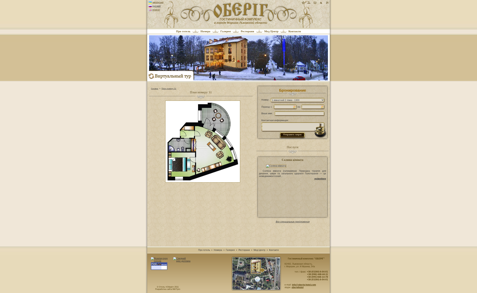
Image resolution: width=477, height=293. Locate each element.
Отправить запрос (292, 134)
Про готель (183, 31)
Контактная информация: (275, 120)
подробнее (320, 178)
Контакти (294, 31)
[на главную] (303, 2)
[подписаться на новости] (321, 3)
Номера (205, 31)
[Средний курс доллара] (182, 259)
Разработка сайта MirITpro (167, 289)
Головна (154, 89)
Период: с (266, 107)
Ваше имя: (267, 113)
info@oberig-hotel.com (304, 284)
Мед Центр (271, 31)
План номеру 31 (169, 89)
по (299, 107)
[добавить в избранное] (327, 3)
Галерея (225, 31)
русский (156, 6)
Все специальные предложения (292, 221)
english (156, 10)
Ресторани (247, 31)
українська (157, 2)
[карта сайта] (308, 3)
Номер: (265, 100)
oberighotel (298, 287)
